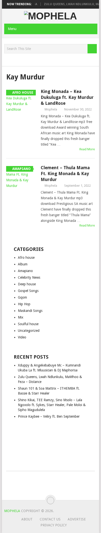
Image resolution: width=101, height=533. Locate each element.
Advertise (77, 519)
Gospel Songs (28, 291)
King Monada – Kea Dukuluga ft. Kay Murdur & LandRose (67, 97)
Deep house (27, 284)
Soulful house (28, 324)
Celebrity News (29, 277)
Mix (20, 317)
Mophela (51, 109)
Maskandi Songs (30, 311)
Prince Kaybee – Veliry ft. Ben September (49, 416)
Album (22, 264)
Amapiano (25, 271)
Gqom (22, 297)
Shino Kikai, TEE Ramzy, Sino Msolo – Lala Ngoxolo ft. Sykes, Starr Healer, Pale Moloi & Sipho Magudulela (52, 405)
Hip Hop (24, 304)
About (27, 519)
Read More (87, 149)
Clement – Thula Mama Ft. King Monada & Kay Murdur (65, 173)
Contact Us (50, 519)
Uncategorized (28, 331)
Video (22, 337)
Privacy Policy (53, 525)
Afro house (26, 257)
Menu (12, 29)
